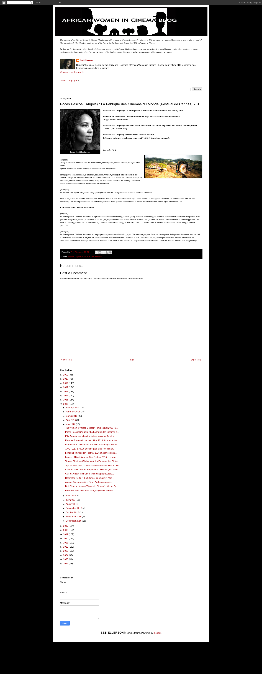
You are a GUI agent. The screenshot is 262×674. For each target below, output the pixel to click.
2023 (66, 551)
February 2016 (73, 411)
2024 (66, 555)
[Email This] (97, 252)
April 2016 (71, 420)
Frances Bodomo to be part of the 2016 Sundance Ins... (91, 440)
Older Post (196, 360)
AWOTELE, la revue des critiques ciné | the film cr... (89, 449)
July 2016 (71, 500)
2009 (66, 375)
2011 (66, 383)
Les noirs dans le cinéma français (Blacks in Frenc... (90, 490)
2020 (66, 538)
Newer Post (66, 360)
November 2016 (74, 516)
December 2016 (74, 521)
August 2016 (72, 504)
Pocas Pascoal (95, 256)
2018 (66, 530)
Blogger (157, 633)
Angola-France (81, 256)
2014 (66, 395)
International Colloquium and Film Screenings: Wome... (92, 444)
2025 (66, 559)
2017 (66, 526)
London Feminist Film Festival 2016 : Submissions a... (91, 453)
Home (132, 360)
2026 (66, 563)
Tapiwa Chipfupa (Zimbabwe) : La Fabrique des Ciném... (92, 461)
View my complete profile (72, 72)
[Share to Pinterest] (110, 252)
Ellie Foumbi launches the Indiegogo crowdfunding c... (91, 436)
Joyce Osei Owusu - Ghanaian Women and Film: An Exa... (93, 465)
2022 (66, 547)
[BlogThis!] (100, 252)
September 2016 (74, 508)
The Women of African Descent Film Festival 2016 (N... (91, 428)
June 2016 (71, 495)
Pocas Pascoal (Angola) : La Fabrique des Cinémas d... (92, 432)
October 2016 (72, 512)
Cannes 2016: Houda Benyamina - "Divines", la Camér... (92, 469)
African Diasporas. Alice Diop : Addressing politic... (89, 482)
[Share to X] (103, 252)
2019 (66, 534)
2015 (66, 400)
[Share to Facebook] (107, 252)
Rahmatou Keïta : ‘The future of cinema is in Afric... (89, 478)
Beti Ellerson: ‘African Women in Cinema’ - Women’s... (91, 486)
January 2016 (73, 407)
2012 (66, 387)
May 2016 (71, 424)
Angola (71, 256)
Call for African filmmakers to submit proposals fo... (89, 474)
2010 (66, 379)
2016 (66, 404)
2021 (66, 543)
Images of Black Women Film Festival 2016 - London (90, 457)
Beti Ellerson (86, 60)
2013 (66, 391)
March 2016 (72, 416)
